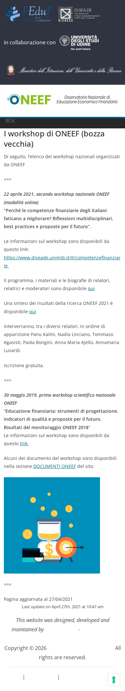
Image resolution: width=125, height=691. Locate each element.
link (24, 443)
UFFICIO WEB (61, 629)
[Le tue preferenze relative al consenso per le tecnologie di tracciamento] (114, 680)
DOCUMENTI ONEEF (54, 466)
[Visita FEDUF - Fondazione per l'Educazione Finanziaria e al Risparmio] (32, 14)
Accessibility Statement (89, 676)
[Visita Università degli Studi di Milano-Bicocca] (81, 14)
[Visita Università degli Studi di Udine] (81, 42)
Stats (62, 686)
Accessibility (42, 676)
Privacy (13, 676)
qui (91, 288)
